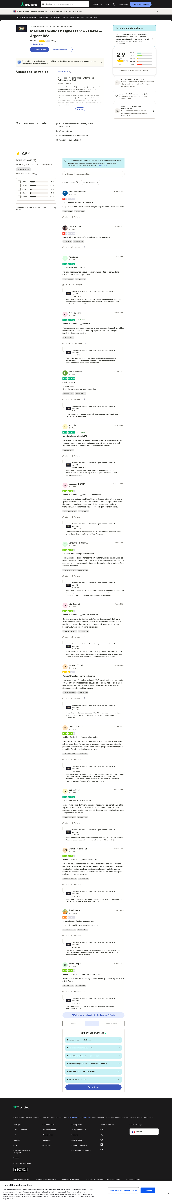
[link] (32, 40)
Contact (16, 1140)
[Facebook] (102, 1129)
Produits (74, 1135)
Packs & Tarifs (76, 1140)
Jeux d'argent (43, 17)
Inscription (46, 1145)
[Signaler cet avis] (85, 217)
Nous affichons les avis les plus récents (83, 1056)
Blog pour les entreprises (81, 1151)
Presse (16, 1158)
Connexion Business (79, 1145)
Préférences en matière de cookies (123, 1190)
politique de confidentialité (79, 1118)
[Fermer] (158, 11)
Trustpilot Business (78, 1130)
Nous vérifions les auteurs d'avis (81, 1072)
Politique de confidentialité (45, 1179)
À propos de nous (20, 1130)
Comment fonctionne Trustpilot (21, 1151)
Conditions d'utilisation (70, 1179)
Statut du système (133, 1179)
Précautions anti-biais (76, 1080)
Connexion (46, 1140)
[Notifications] (114, 4)
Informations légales (21, 1179)
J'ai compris (148, 1190)
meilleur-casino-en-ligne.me (71, 140)
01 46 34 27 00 (65, 131)
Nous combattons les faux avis (80, 1048)
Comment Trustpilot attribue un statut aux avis (32, 208)
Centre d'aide (47, 1135)
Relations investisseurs (22, 1163)
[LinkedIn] (102, 1144)
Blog (15, 1145)
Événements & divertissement (26, 17)
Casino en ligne (56, 17)
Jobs (15, 1135)
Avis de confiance (49, 1130)
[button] (70, 72)
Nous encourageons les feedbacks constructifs (87, 1064)
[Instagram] (102, 1139)
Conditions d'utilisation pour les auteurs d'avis (102, 1179)
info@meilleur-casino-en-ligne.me (73, 135)
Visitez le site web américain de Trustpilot (65, 11)
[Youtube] (102, 1149)
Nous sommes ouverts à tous (79, 1040)
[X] (102, 1134)
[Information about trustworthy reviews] (36, 174)
